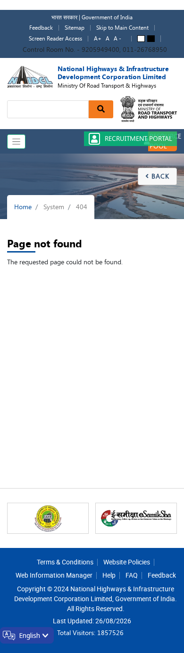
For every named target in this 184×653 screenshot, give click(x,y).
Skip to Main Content (122, 28)
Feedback (41, 28)
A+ (97, 38)
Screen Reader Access (55, 38)
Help (109, 575)
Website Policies (126, 561)
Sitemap (74, 28)
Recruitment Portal (138, 139)
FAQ (131, 575)
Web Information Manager (54, 575)
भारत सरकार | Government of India (92, 17)
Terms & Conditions (65, 561)
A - (117, 38)
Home (23, 207)
